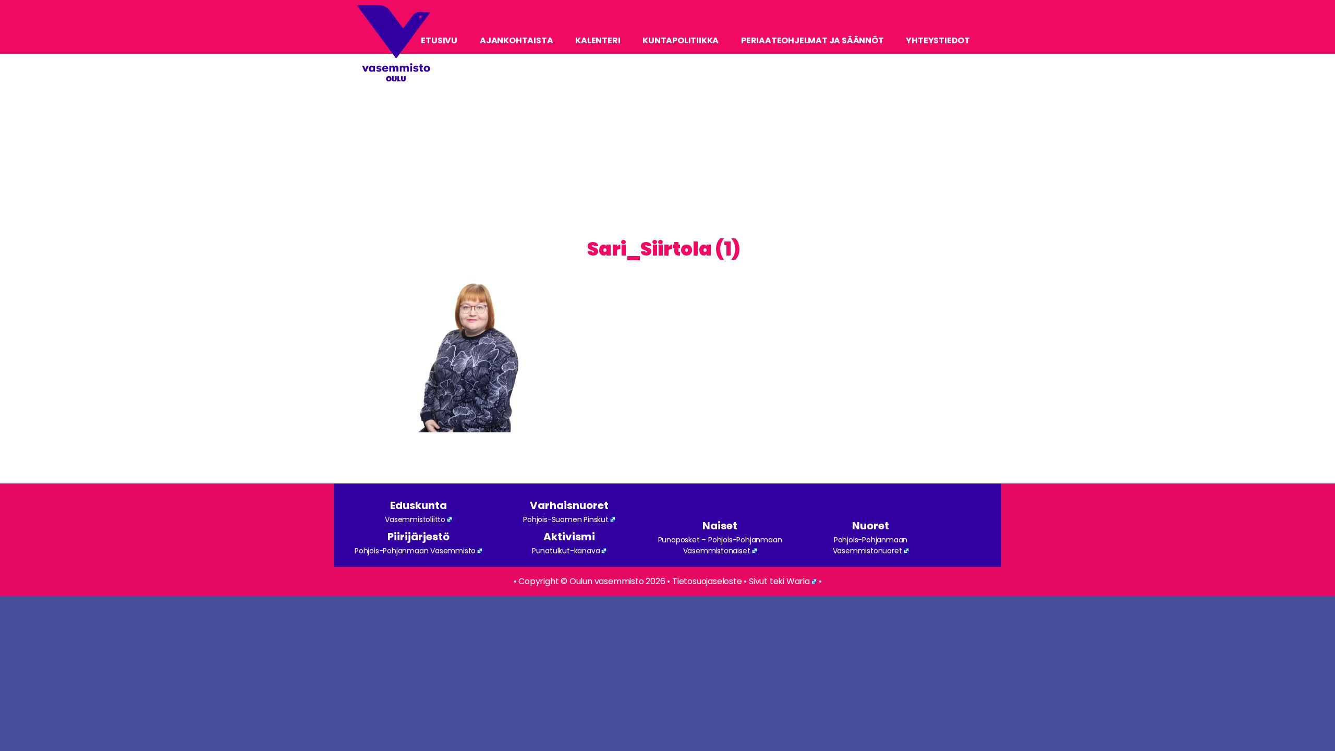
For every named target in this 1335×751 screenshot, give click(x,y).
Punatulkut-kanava (566, 551)
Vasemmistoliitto (415, 519)
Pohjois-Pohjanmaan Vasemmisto (415, 551)
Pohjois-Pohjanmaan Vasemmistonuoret (870, 545)
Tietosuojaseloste (707, 581)
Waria (798, 581)
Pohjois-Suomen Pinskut (566, 519)
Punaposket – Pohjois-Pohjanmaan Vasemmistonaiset (720, 545)
